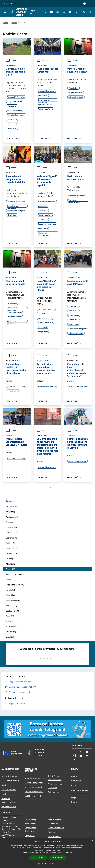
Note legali (52, 832)
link (71, 852)
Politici (4, 794)
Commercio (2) (12, 522)
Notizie (13, 60)
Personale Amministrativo (8, 800)
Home (5, 22)
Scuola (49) (10, 589)
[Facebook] (38, 12)
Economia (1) (11, 537)
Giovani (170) (11, 553)
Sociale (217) (11, 605)
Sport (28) (10, 616)
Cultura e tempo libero (34, 782)
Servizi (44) (10, 595)
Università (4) (11, 631)
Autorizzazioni (54, 792)
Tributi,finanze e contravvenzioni (55, 778)
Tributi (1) (10, 621)
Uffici (3, 785)
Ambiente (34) (12, 506)
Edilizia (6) (10, 542)
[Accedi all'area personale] (84, 3)
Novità (14, 22)
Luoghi (74, 797)
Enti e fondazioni (8, 789)
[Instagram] (56, 12)
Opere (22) (10, 569)
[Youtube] (50, 12)
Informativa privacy (56, 827)
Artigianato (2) (12, 516)
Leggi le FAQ (30, 835)
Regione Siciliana (11, 3)
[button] (47, 863)
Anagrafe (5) (11, 511)
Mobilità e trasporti (33, 796)
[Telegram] (69, 12)
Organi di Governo (9, 776)
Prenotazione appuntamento (31, 821)
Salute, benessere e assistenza (56, 786)
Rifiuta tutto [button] (57, 858)
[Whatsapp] (75, 12)
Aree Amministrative (10, 780)
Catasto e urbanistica (34, 791)
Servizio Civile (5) (13, 600)
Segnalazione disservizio (30, 829)
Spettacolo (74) (12, 610)
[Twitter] (44, 12)
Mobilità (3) (10, 563)
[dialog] (47, 853)
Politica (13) (11, 579)
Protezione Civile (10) (15, 584)
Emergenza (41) (12, 548)
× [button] (92, 840)
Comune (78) (11, 527)
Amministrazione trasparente (55, 821)
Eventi (74, 801)
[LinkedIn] (62, 12)
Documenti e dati (8, 806)
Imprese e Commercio (34, 787)
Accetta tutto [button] (38, 858)
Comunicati (76, 780)
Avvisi (73, 785)
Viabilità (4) (10, 636)
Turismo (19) (11, 626)
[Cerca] (89, 11)
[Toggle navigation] (4, 11)
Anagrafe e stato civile (34, 778)
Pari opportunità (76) (15, 574)
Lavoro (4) (10, 558)
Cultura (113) (11, 532)
